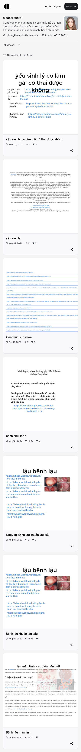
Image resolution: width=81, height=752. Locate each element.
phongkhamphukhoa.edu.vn (23, 35)
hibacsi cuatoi (12, 18)
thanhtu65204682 (56, 35)
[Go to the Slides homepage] (6, 6)
